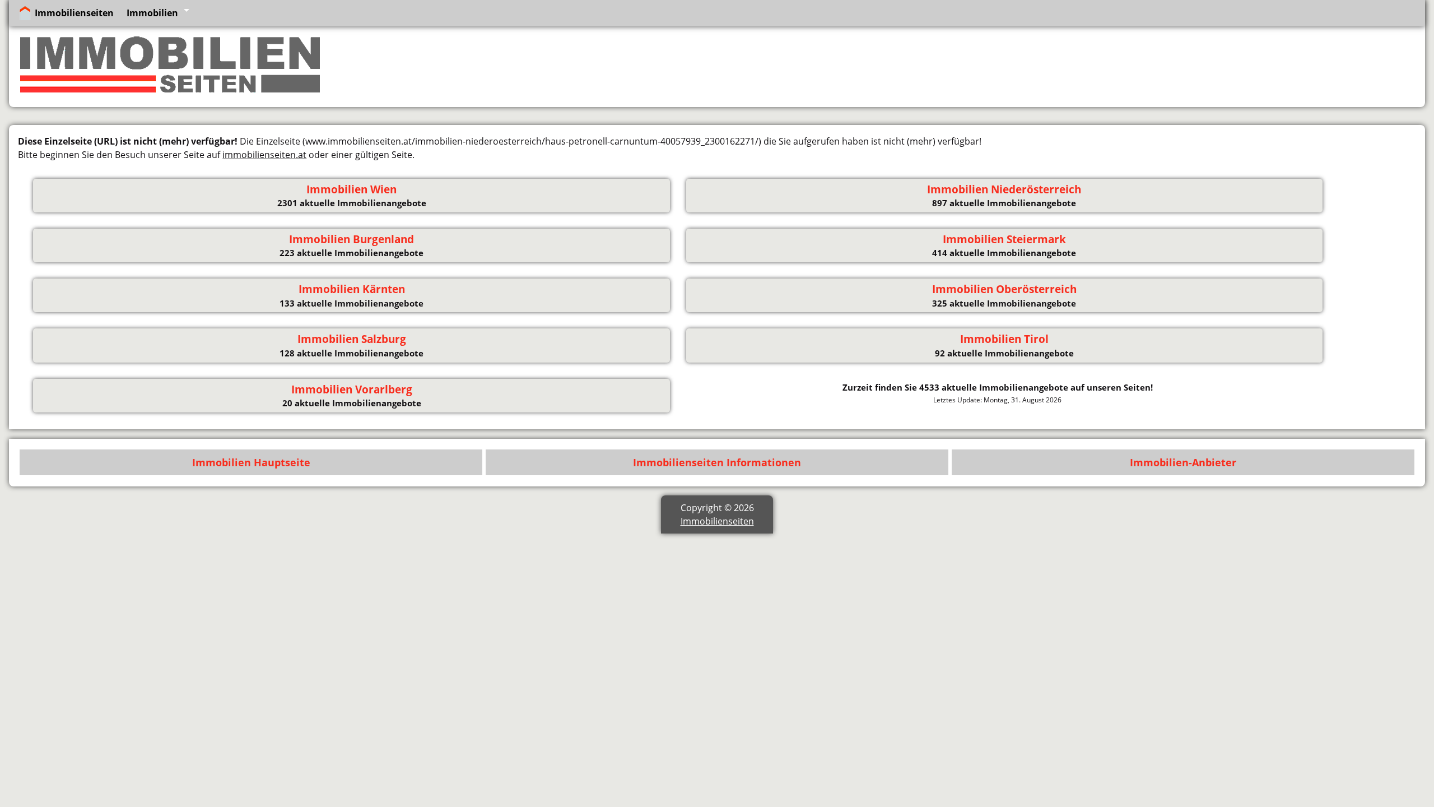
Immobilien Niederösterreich (1004, 189)
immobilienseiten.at (264, 155)
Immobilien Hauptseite (251, 462)
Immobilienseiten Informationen (717, 462)
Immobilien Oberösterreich (1004, 289)
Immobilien (152, 13)
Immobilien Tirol (1004, 339)
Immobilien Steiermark (1004, 239)
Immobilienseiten (74, 13)
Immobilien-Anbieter (1183, 462)
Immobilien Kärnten (352, 289)
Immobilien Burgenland (351, 239)
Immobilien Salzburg (351, 339)
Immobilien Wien (351, 189)
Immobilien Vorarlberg (351, 389)
